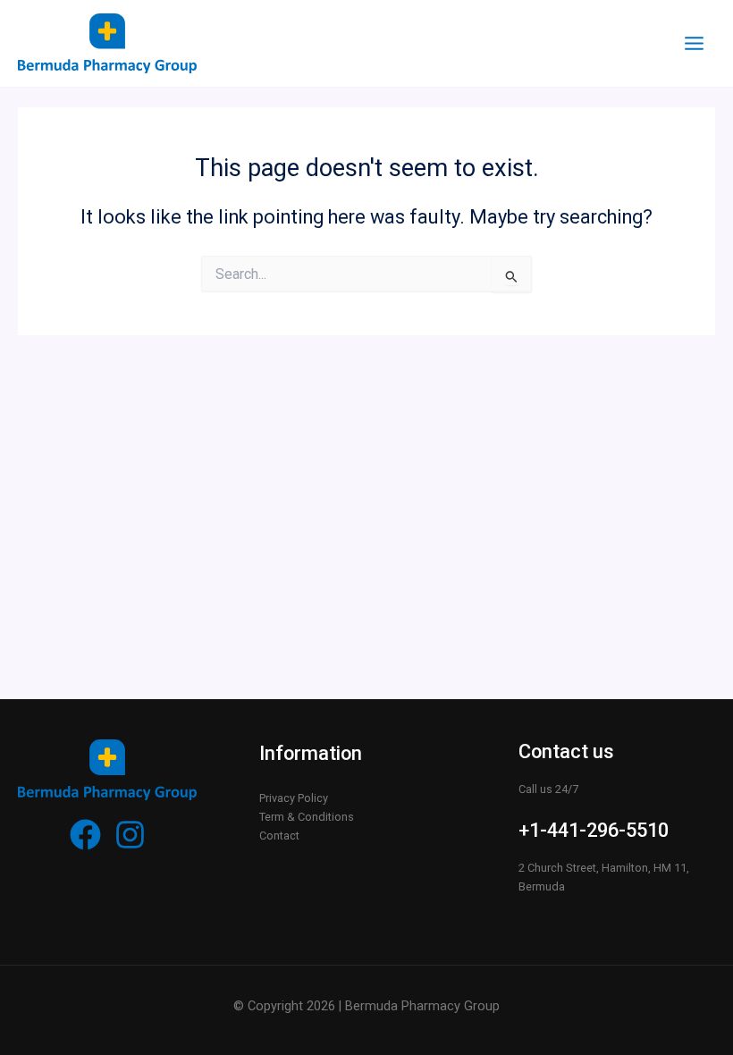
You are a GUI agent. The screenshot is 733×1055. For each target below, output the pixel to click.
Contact (279, 835)
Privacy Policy (293, 798)
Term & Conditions (306, 816)
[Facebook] (85, 834)
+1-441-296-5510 (593, 830)
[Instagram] (130, 834)
